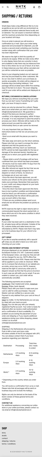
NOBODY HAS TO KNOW (24, 452)
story (4, 433)
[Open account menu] (34, 7)
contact (5, 438)
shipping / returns (8, 441)
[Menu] (2, 7)
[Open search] (7, 7)
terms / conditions (9, 444)
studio (4, 435)
